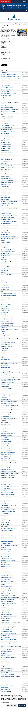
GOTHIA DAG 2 (3, 257)
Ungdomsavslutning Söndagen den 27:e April (9, 228)
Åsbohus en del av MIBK (5, 566)
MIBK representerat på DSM (6, 144)
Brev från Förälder (4, 429)
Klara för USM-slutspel (5, 133)
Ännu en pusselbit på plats (6, 689)
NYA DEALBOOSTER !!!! (5, 191)
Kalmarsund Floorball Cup (6, 95)
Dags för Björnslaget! (5, 283)
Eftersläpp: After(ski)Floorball (6, 403)
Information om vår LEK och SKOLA (7, 577)
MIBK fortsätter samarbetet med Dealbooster (9, 105)
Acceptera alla (22, 705)
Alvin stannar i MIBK (4, 244)
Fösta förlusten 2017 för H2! (6, 655)
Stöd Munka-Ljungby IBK (5, 443)
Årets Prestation (4, 397)
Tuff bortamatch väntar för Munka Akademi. (9, 644)
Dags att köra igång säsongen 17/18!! (8, 595)
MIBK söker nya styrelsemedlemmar (8, 479)
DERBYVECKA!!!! (4, 163)
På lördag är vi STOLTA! (5, 310)
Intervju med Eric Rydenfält (6, 691)
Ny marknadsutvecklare (5, 391)
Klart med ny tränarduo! (5, 618)
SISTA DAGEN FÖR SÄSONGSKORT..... (8, 203)
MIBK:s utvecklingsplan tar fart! (7, 530)
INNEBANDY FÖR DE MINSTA (6, 190)
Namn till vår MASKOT (5, 199)
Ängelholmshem (4, 568)
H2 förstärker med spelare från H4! (7, 593)
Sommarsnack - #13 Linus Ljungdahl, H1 (8, 482)
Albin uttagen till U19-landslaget (7, 249)
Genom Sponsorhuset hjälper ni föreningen (9, 401)
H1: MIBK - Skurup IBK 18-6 (6, 448)
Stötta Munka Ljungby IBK (6, 507)
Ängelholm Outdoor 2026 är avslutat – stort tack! (10, 83)
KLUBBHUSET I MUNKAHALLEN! (7, 180)
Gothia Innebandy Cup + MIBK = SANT (8, 369)
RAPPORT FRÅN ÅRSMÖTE (6, 213)
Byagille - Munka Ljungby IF (6, 465)
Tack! (2, 291)
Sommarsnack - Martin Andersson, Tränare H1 (10, 486)
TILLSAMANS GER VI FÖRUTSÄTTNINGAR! (9, 221)
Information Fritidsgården (6, 242)
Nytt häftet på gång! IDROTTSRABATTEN (8, 509)
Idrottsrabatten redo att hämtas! (7, 410)
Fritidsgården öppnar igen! (6, 371)
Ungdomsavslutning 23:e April (6, 608)
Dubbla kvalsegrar (4, 422)
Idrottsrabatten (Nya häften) (6, 499)
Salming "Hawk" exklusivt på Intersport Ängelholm (10, 535)
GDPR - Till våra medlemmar (6, 488)
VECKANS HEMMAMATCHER (6, 174)
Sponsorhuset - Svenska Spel (6, 435)
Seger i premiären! (4, 270)
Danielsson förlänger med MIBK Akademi (9, 639)
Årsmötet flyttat (4, 336)
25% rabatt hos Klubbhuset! (6, 299)
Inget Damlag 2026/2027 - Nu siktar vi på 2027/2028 (11, 78)
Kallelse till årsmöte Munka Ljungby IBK (8, 678)
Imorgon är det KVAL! (5, 123)
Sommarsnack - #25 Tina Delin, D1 (7, 469)
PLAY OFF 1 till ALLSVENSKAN (6, 127)
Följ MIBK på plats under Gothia (7, 317)
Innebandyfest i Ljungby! (5, 551)
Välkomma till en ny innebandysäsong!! (8, 460)
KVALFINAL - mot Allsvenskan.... (7, 116)
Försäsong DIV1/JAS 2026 (6, 85)
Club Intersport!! (4, 490)
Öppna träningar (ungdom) (6, 223)
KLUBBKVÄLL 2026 (4, 72)
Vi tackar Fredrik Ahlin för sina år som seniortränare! (11, 622)
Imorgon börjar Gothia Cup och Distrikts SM (9, 261)
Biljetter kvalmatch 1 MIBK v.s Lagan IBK (8, 505)
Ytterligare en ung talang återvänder (7, 674)
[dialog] (14, 700)
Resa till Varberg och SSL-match (7, 129)
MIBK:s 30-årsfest (4, 357)
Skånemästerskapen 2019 (6, 416)
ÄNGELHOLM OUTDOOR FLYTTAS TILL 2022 (9, 363)
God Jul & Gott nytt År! (5, 524)
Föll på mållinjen (4, 501)
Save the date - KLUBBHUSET (6, 219)
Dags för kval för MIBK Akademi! (7, 629)
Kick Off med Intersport (5, 571)
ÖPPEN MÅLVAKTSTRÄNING (6, 138)
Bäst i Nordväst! (4, 195)
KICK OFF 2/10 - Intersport (6, 456)
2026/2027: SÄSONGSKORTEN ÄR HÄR (8, 93)
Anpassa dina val (5, 702)
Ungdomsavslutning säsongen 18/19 (8, 407)
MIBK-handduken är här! (5, 481)
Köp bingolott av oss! (5, 150)
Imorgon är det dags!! (5, 503)
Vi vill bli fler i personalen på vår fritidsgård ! (9, 462)
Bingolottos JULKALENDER (6, 171)
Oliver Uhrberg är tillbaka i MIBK (7, 685)
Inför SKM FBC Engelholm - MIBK (7, 445)
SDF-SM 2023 (3, 314)
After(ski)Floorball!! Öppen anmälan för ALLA (9, 405)
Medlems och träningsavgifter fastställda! (9, 589)
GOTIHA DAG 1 (3, 259)
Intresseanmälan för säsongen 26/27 (8, 131)
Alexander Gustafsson (5, 683)
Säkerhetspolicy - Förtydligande (7, 454)
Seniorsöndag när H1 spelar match (7, 137)
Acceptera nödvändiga (11, 705)
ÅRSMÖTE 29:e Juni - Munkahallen (7, 599)
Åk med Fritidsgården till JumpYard (7, 167)
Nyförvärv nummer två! (5, 348)
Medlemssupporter (4, 661)
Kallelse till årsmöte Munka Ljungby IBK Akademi (10, 676)
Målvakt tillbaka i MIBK (5, 687)
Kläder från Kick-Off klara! (6, 549)
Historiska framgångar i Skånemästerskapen (9, 109)
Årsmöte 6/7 (3, 300)
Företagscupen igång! (5, 605)
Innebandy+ (3, 353)
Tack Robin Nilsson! (4, 340)
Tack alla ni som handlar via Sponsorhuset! (9, 528)
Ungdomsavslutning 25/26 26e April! (8, 111)
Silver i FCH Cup (4, 327)
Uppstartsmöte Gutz (5, 365)
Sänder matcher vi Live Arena (6, 558)
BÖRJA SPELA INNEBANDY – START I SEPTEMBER (10, 207)
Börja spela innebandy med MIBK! (7, 323)
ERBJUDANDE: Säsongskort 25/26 (7, 217)
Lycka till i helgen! (4, 431)
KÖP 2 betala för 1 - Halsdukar (6, 154)
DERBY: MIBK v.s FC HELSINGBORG (7, 157)
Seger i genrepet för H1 (5, 458)
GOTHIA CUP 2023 (4, 312)
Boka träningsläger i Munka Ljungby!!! (8, 494)
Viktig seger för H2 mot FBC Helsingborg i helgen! (10, 649)
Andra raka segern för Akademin (7, 552)
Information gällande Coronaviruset (7, 382)
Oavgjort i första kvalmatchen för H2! (8, 627)
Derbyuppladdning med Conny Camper (8, 293)
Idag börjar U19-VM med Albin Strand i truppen (10, 225)
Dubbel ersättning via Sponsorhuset (8, 452)
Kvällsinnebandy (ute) (5, 91)
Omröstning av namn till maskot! (7, 193)
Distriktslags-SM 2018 (5, 522)
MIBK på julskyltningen (5, 439)
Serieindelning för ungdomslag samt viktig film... (10, 597)
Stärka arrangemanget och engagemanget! (9, 201)
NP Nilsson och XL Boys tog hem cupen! (8, 603)
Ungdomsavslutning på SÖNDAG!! (7, 492)
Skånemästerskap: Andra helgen (7, 414)
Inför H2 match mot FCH (5, 543)
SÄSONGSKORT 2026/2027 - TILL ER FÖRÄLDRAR (10, 80)
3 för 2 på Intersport (4, 437)
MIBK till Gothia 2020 (5, 384)
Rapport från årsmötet (5, 81)
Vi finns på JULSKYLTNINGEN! (6, 441)
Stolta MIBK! (3, 240)
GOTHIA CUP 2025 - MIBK (5, 263)
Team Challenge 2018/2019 (6, 498)
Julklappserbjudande (5, 386)
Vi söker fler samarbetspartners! (7, 532)
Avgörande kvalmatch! (5, 620)
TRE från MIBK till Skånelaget (6, 321)
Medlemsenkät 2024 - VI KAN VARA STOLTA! (9, 238)
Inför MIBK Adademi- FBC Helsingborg (8, 625)
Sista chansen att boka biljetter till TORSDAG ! (9, 418)
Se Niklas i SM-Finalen (5, 607)
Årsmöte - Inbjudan (4, 99)
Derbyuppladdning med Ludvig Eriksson (8, 295)
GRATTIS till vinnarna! (5, 140)
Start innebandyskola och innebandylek (8, 657)
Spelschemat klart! (4, 526)
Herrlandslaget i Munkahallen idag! (7, 319)
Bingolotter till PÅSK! (4, 119)
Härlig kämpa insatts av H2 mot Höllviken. (9, 545)
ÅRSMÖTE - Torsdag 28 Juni (6, 484)
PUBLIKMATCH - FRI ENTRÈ (6, 253)
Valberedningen (4, 173)
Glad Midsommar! (4, 302)
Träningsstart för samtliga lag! (6, 586)
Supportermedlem (4, 390)
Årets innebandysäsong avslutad (7, 601)
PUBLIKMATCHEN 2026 (5, 142)
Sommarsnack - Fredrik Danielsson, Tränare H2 (10, 473)
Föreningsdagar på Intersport (6, 388)
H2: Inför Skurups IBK (5, 635)
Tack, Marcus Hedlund (5, 350)
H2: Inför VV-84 (3, 653)
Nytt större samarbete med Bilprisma (8, 560)
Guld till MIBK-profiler (5, 227)
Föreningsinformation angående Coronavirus (9, 377)
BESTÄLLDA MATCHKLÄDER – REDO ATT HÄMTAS (10, 76)
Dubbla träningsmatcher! (5, 197)
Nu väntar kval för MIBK (5, 424)
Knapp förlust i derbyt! (5, 264)
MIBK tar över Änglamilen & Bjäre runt (8, 342)
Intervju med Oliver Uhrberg (6, 681)
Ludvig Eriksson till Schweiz (6, 146)
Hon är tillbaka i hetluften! (5, 344)
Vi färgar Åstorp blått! (5, 287)
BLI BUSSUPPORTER (4, 306)
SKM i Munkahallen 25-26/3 (6, 304)
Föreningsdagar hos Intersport (7, 375)
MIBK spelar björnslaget (5, 579)
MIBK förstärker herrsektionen (6, 631)
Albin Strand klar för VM (5, 234)
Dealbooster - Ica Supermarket (7, 285)
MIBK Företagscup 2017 (5, 610)
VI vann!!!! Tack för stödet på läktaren (8, 251)
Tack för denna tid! (4, 230)
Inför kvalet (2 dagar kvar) (6, 513)
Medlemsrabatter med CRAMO (7, 89)
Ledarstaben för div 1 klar (6, 672)
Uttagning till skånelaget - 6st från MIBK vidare (10, 329)
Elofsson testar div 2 (5, 680)
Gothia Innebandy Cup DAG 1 (6, 520)
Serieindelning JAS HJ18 (5, 467)
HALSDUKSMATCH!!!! (5, 176)
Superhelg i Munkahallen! (5, 517)
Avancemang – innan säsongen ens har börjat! (10, 74)
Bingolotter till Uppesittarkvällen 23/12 (8, 433)
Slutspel (2, 280)
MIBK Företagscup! (4, 518)
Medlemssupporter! (4, 570)
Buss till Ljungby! (4, 547)
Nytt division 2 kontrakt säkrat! (6, 614)
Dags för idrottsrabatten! (5, 564)
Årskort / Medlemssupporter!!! (6, 588)
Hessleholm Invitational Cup (6, 662)
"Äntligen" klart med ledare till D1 (7, 668)
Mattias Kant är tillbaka (5, 664)
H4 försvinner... (3, 562)
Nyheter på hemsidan (5, 247)
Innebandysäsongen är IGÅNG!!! (7, 325)
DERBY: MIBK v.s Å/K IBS (5, 161)
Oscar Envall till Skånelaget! (6, 297)
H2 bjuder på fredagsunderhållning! (7, 591)
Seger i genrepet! (4, 272)
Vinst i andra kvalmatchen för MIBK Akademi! (9, 624)
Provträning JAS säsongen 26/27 (7, 118)
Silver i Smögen (4, 666)
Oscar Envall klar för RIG (5, 308)
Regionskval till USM (5, 135)
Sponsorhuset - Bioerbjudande (7, 412)
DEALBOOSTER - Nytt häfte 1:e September (9, 215)
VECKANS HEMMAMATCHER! (6, 159)
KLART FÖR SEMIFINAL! (5, 121)
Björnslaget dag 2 (4, 281)
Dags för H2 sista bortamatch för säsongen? (9, 641)
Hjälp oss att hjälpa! (4, 426)
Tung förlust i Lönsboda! (5, 637)
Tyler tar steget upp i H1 (5, 246)
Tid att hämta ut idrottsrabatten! (7, 541)
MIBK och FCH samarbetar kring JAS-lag (8, 236)
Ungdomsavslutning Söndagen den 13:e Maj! (9, 496)
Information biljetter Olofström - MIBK (8, 511)
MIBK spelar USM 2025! (5, 232)
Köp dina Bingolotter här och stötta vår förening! (10, 155)
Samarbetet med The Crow (6, 399)
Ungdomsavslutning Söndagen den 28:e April (9, 409)
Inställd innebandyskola (5, 359)
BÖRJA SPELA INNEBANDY (6, 274)
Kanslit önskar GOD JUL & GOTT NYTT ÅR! (9, 152)
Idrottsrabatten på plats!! (5, 612)
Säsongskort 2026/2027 (5, 97)
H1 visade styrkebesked (5, 427)
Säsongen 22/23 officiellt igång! (7, 346)
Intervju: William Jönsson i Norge (7, 268)
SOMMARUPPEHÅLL (5, 211)
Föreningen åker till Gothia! (6, 534)
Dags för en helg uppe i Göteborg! (7, 581)
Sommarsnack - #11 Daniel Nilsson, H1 (8, 477)
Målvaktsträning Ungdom (5, 367)
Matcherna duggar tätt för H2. (6, 651)
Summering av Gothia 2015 (6, 255)
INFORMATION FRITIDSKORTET (7, 178)
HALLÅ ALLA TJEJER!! (5, 556)
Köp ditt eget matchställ (5, 100)
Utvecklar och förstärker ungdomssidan (8, 616)
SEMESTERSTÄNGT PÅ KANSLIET (7, 87)
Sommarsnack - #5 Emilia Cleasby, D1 (8, 475)
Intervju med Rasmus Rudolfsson (7, 539)
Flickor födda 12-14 (4, 355)
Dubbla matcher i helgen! (5, 266)
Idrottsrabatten (3, 331)
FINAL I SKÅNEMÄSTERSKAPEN (7, 107)
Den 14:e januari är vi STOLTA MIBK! (7, 316)
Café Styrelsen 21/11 (5, 289)
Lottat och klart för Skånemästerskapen (8, 471)
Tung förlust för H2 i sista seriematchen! (8, 633)
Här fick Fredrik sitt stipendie (6, 670)
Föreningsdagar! (4, 659)
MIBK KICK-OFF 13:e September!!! (7, 575)
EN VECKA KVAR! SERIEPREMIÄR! (7, 182)
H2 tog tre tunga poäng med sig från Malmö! (9, 643)
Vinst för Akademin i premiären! (7, 554)
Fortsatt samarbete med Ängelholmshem (9, 393)
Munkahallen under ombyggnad (7, 395)
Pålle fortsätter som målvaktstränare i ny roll (9, 338)
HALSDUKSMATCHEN (5, 186)
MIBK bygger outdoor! (5, 333)
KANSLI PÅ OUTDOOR (5, 205)
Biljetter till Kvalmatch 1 (5, 515)
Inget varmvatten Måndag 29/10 (7, 446)
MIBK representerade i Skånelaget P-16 (8, 537)
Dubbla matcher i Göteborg (6, 188)
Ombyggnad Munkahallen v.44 (6, 450)
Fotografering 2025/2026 (5, 184)
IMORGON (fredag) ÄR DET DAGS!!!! (7, 125)
